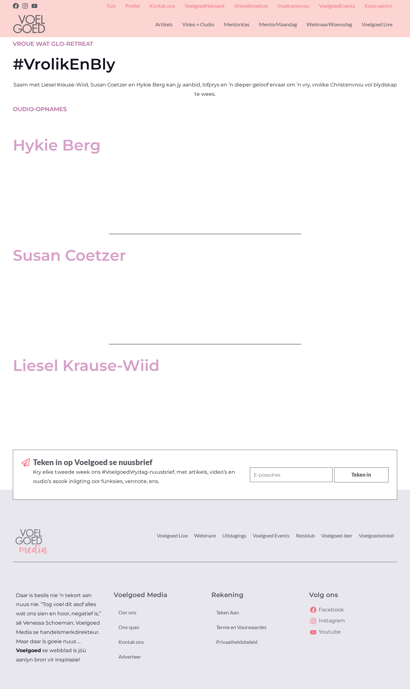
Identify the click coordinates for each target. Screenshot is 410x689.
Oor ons (127, 612)
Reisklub (305, 535)
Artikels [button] (164, 24)
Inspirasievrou (293, 6)
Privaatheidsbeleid (237, 642)
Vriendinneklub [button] (251, 6)
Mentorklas (237, 24)
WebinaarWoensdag (329, 24)
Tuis (111, 6)
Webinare (205, 535)
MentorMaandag (278, 24)
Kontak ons (131, 642)
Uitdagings (234, 535)
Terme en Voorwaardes (241, 627)
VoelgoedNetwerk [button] (204, 6)
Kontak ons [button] (162, 6)
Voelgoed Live (172, 535)
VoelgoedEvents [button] (337, 6)
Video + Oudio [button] (198, 24)
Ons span (129, 627)
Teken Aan (227, 612)
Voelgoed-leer (336, 535)
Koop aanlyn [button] (378, 6)
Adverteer (130, 656)
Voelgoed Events (271, 535)
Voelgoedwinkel (376, 535)
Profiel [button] (132, 6)
